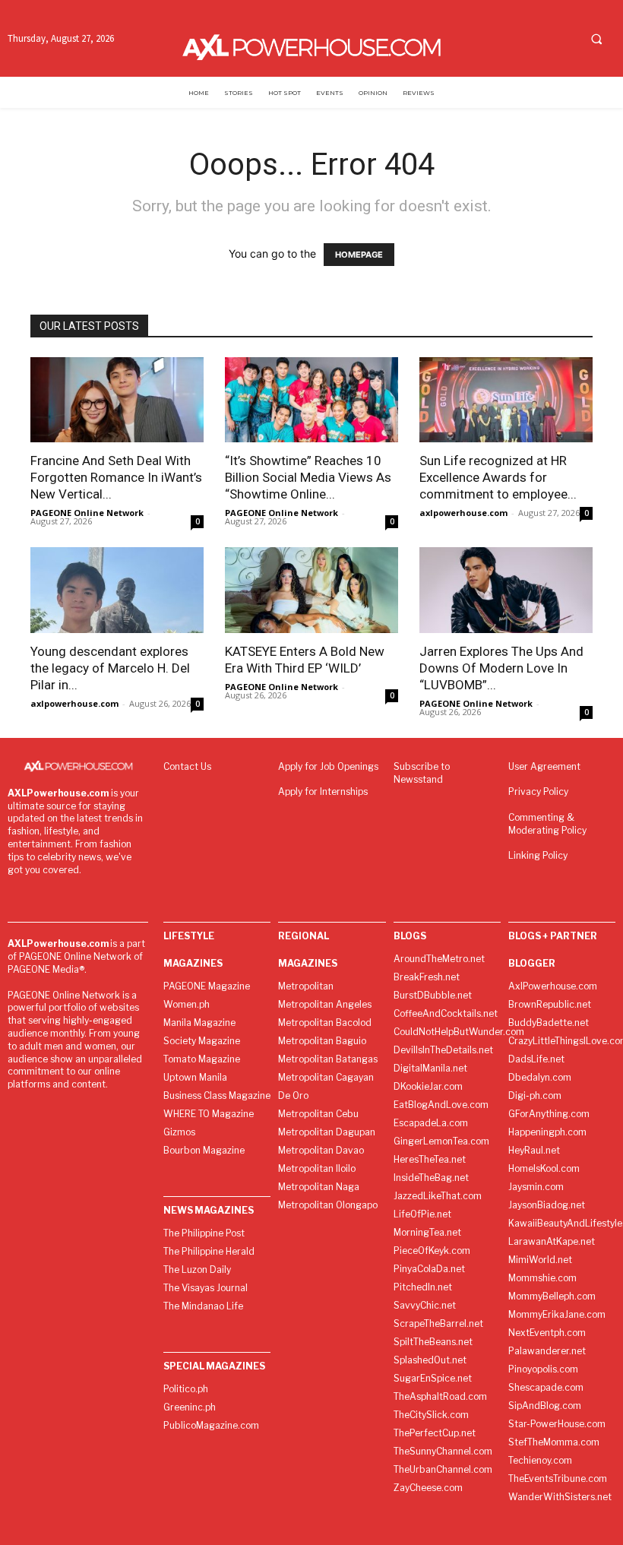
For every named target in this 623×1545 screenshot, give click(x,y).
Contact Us (187, 766)
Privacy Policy (538, 791)
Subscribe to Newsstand (422, 773)
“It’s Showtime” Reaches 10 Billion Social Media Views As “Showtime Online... (308, 477)
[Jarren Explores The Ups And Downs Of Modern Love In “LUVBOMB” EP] (506, 590)
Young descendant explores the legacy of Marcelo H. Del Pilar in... (110, 668)
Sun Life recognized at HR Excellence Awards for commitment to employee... (498, 477)
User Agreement (544, 766)
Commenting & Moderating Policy (547, 824)
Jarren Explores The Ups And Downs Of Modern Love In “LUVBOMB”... (501, 668)
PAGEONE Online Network (87, 512)
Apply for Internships (323, 791)
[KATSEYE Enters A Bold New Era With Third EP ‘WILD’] (311, 590)
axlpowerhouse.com (463, 512)
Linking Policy (538, 855)
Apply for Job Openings (328, 766)
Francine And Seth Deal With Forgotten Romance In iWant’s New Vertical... (116, 477)
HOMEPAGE (359, 254)
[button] (596, 39)
